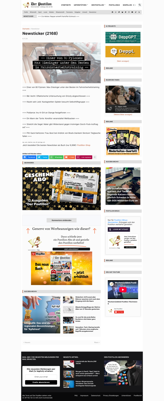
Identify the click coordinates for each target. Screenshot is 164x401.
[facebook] (112, 12)
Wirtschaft (33, 12)
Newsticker (92, 12)
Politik (26, 12)
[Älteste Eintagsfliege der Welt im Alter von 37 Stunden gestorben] (68, 309)
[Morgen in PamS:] (68, 374)
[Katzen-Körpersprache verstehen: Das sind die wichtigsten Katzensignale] (68, 384)
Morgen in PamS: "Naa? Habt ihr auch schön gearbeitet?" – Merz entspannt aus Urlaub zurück (88, 373)
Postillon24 (114, 5)
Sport (40, 12)
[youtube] (132, 12)
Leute (45, 12)
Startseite (66, 5)
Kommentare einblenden (61, 220)
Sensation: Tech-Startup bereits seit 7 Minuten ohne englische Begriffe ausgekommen (87, 329)
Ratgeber (77, 12)
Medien (51, 12)
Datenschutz (95, 395)
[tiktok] (135, 12)
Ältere (96, 342)
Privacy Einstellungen (111, 395)
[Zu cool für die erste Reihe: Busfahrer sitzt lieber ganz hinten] (68, 319)
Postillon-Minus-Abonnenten (118, 221)
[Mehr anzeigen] (95, 157)
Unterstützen (80, 5)
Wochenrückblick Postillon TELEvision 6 (122, 303)
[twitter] (119, 12)
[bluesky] (122, 12)
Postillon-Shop (83, 145)
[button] (134, 5)
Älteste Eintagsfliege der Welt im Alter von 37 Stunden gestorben (87, 308)
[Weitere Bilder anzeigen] (123, 114)
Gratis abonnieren (41, 382)
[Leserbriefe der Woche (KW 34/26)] (68, 364)
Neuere (27, 342)
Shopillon (127, 5)
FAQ (76, 395)
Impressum (84, 395)
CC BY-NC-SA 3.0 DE (30, 398)
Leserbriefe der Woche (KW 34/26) (86, 362)
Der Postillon (97, 5)
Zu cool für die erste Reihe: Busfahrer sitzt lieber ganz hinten (85, 319)
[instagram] (129, 12)
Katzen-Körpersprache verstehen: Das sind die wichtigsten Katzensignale (86, 383)
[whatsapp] (115, 12)
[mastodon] (125, 12)
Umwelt (84, 12)
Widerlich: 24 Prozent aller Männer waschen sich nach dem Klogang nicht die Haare (87, 299)
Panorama (69, 12)
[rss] (139, 12)
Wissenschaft (60, 12)
